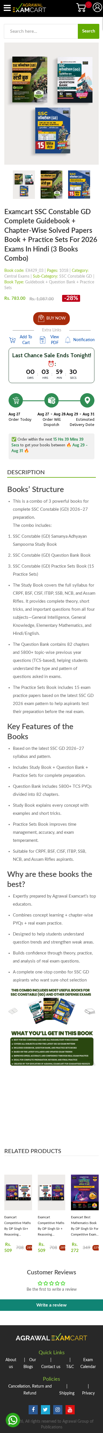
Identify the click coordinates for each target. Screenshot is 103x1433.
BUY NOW (56, 318)
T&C (70, 1363)
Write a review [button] (51, 1305)
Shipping (66, 1389)
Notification (83, 340)
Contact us (50, 1363)
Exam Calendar (88, 1363)
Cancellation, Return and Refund (30, 1389)
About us (10, 1363)
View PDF (54, 340)
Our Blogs (29, 1363)
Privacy (88, 1389)
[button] (10, 1201)
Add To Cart (26, 340)
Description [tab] (26, 472)
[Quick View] (27, 1194)
